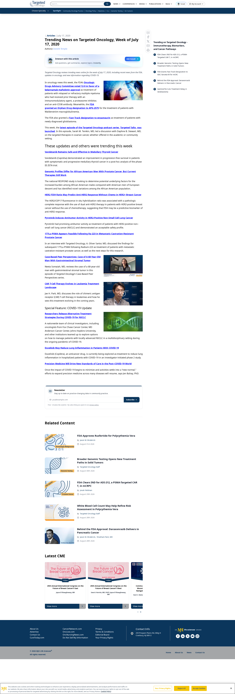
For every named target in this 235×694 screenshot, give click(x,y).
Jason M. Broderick (87, 440)
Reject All (181, 688)
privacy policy (94, 405)
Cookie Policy (106, 691)
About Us (34, 628)
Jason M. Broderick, (88, 537)
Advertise (34, 631)
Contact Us (35, 634)
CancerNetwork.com (72, 628)
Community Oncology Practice (73, 11)
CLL (108, 11)
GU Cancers (129, 11)
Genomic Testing (117, 11)
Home (168, 652)
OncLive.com (69, 631)
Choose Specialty (39, 11)
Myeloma (101, 11)
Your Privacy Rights (104, 637)
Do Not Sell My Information (75, 637)
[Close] (231, 688)
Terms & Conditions (104, 631)
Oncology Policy (90, 11)
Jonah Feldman (86, 490)
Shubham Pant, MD (105, 537)
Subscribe (130, 399)
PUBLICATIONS (155, 4)
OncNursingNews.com (73, 634)
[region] (117, 688)
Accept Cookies (199, 688)
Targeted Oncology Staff (90, 467)
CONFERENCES (129, 4)
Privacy (98, 628)
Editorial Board (102, 634)
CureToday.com (37, 637)
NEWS (115, 4)
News (189, 652)
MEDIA (142, 4)
